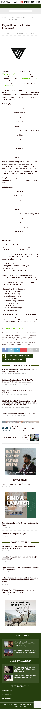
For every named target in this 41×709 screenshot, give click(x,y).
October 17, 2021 (9, 34)
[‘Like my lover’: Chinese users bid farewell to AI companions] (8, 652)
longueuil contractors (30, 78)
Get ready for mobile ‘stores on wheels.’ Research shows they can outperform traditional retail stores (20, 580)
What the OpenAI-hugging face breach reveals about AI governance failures (18, 591)
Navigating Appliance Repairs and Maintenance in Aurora (20, 524)
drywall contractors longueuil (19, 356)
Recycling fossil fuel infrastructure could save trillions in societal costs (18, 547)
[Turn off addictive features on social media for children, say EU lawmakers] (8, 669)
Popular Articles (20, 365)
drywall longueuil (9, 85)
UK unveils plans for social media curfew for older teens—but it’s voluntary (25, 644)
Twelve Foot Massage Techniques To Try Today (19, 413)
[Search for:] (20, 11)
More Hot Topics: (20, 542)
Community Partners (26, 34)
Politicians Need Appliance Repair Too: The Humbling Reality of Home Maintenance (17, 381)
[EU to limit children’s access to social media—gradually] (8, 678)
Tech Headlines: (20, 636)
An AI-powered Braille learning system (16, 484)
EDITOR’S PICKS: (20, 480)
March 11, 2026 (8, 374)
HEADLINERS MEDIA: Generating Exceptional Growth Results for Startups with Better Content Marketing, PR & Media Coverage (19, 403)
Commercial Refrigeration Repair (14, 534)
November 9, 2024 (9, 384)
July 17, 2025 (7, 536)
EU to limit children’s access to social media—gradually (25, 676)
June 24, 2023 (7, 416)
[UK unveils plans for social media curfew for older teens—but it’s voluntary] (8, 644)
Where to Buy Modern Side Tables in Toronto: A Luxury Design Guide (19, 370)
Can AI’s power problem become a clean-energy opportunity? (19, 558)
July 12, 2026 (7, 527)
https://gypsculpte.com (10, 73)
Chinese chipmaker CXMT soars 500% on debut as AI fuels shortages (20, 568)
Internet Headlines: (20, 661)
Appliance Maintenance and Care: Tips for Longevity (17, 391)
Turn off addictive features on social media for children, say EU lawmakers (24, 669)
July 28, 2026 (7, 486)
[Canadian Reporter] (20, 2)
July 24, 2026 (7, 584)
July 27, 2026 (7, 561)
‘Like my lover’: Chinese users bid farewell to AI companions (25, 651)
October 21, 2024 (8, 395)
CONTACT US (6, 699)
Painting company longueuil (14, 360)
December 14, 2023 (9, 407)
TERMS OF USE (7, 690)
